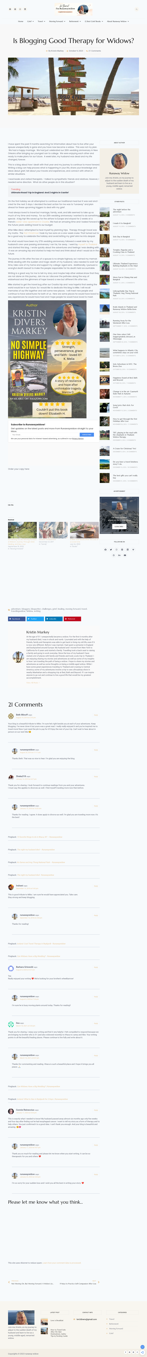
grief (54, 609)
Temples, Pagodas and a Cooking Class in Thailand (123, 251)
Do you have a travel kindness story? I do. (125, 463)
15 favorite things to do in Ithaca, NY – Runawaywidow (39, 837)
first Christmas (31, 233)
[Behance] (119, 555)
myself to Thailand (87, 244)
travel (84, 609)
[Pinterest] (15, 9)
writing (37, 611)
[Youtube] (125, 555)
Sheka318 (21, 776)
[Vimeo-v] (133, 549)
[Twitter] (111, 549)
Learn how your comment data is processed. (62, 1263)
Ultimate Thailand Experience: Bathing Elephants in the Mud (125, 264)
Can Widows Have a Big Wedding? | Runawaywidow (38, 1086)
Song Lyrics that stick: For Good (123, 406)
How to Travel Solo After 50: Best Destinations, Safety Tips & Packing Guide (59, 1333)
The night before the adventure (121, 210)
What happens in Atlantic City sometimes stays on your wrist (125, 351)
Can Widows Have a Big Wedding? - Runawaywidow (38, 956)
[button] (136, 9)
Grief (29, 21)
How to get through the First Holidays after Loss (125, 420)
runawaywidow (27, 749)
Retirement (74, 21)
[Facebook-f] (125, 1352)
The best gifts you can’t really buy (125, 476)
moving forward (73, 609)
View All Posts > (33, 682)
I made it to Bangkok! (122, 223)
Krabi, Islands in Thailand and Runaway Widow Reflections (125, 308)
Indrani (19, 885)
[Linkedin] (25, 9)
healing (61, 609)
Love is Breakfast (57, 1320)
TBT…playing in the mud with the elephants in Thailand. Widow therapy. (125, 434)
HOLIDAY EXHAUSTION (47, 539)
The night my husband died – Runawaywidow (36, 849)
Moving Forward (56, 21)
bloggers (26, 609)
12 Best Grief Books (93, 21)
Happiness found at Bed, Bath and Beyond (125, 379)
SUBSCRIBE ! (119, 526)
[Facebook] (10, 9)
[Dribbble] (114, 555)
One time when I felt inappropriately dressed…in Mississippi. (124, 336)
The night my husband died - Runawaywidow (35, 875)
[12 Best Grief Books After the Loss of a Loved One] (84, 530)
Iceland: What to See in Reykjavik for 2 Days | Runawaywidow (42, 1099)
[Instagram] (20, 9)
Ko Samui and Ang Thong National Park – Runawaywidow (41, 862)
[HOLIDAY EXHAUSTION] (53, 530)
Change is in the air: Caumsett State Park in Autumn (125, 392)
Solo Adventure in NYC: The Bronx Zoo (125, 365)
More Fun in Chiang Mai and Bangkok (125, 278)
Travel (40, 21)
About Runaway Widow (117, 21)
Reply (96, 715)
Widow (29, 611)
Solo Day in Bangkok (121, 236)
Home (20, 21)
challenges (46, 609)
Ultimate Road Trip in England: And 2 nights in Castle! (40, 192)
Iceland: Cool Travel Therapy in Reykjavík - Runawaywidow (41, 944)
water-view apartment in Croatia (32, 221)
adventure (16, 609)
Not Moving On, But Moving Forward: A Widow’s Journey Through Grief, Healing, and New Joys (22, 541)
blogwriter (36, 609)
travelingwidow (18, 611)
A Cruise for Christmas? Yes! (124, 448)
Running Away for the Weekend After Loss (122, 321)
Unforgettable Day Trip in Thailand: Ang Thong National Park (125, 293)
